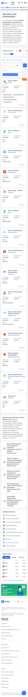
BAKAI (9, 293)
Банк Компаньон (12, 232)
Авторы (3, 639)
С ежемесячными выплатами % (14, 532)
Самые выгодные (10, 546)
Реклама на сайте (6, 626)
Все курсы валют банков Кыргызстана (13, 580)
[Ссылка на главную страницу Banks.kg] (4, 3)
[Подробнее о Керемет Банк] (4, 313)
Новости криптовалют (7, 672)
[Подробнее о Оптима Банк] (4, 252)
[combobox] (18, 65)
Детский (8, 539)
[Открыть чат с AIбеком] (24, 693)
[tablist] (14, 557)
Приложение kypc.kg (7, 636)
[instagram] (18, 601)
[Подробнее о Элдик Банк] (4, 272)
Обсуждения (4, 681)
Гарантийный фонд (6, 663)
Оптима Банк (11, 252)
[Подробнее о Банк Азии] (4, 192)
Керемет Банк (12, 315)
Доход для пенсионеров (12, 542)
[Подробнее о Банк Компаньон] (4, 232)
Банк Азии (11, 192)
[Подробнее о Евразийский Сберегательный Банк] (4, 376)
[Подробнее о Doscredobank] (4, 172)
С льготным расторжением (13, 522)
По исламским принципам (13, 535)
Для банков (4, 644)
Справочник (4, 687)
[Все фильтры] (25, 65)
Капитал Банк (12, 152)
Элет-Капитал (12, 112)
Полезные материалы (7, 675)
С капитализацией (11, 529)
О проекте (4, 623)
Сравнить (22, 104)
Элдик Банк (11, 274)
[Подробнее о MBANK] (5, 82)
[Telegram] (22, 601)
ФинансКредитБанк (13, 335)
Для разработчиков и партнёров (10, 650)
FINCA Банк (11, 398)
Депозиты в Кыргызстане (13, 9)
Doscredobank (12, 172)
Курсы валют (13, 3)
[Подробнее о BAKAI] (4, 293)
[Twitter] (26, 601)
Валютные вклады (11, 515)
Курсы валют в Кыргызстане (9, 657)
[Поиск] (22, 2)
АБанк (9, 132)
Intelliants (22, 694)
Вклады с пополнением (12, 518)
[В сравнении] (19, 2)
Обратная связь (5, 632)
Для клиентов (5, 647)
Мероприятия (5, 678)
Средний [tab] (6, 557)
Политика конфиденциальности (10, 629)
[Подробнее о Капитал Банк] (4, 152)
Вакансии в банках (6, 660)
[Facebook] (15, 601)
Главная (3, 9)
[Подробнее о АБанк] (4, 132)
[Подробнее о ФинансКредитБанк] (4, 334)
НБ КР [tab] (22, 557)
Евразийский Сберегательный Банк (16, 377)
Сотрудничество (6, 654)
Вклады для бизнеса (11, 525)
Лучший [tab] (14, 557)
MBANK (10, 82)
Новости (3, 669)
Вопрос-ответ (5, 684)
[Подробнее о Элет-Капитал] (4, 112)
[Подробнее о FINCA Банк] (4, 397)
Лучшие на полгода (9, 50)
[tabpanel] (14, 568)
